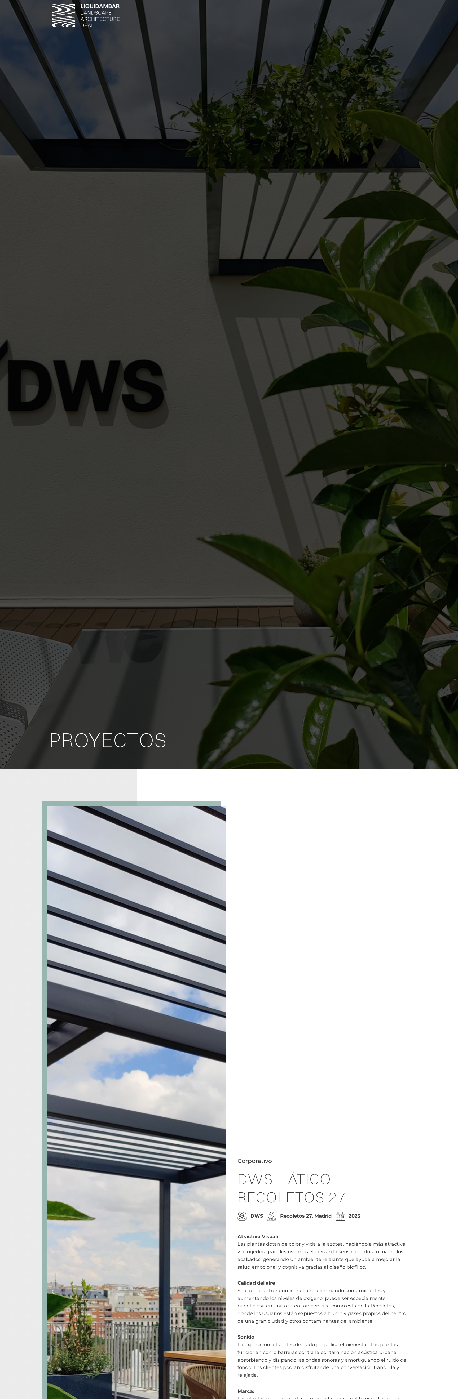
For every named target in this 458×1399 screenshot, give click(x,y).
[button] (52, 1291)
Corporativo (254, 1161)
